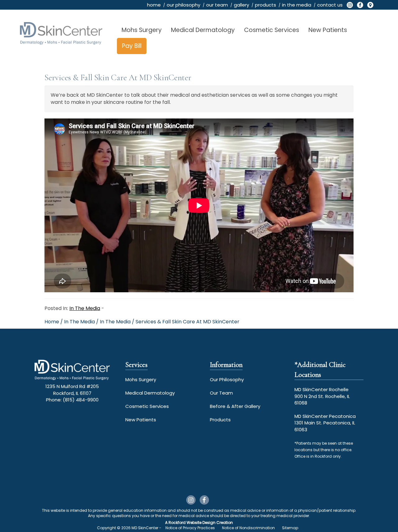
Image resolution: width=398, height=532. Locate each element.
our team (217, 5)
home (154, 5)
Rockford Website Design (192, 522)
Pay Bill (131, 46)
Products (220, 419)
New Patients (327, 30)
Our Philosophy (227, 379)
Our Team (221, 393)
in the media (296, 5)
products (265, 5)
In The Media (84, 308)
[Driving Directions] (370, 5)
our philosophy (183, 5)
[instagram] (350, 5)
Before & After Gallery (235, 406)
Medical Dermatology (203, 30)
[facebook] (360, 5)
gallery (241, 5)
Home (51, 321)
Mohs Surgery (142, 30)
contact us (330, 5)
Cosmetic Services (271, 30)
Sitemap (290, 527)
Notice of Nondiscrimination (248, 527)
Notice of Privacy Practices (190, 527)
